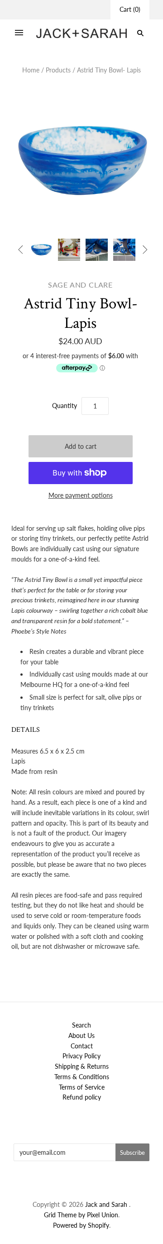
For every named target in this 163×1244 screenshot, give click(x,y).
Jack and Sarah (107, 1204)
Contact (82, 1046)
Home (30, 70)
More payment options (80, 495)
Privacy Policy (81, 1056)
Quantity (64, 405)
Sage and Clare (80, 284)
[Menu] (19, 33)
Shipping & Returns (82, 1066)
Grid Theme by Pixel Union (81, 1215)
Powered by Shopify (81, 1225)
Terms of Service (82, 1087)
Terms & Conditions (81, 1077)
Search (81, 1025)
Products (58, 70)
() (130, 9)
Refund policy (81, 1097)
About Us (81, 1035)
